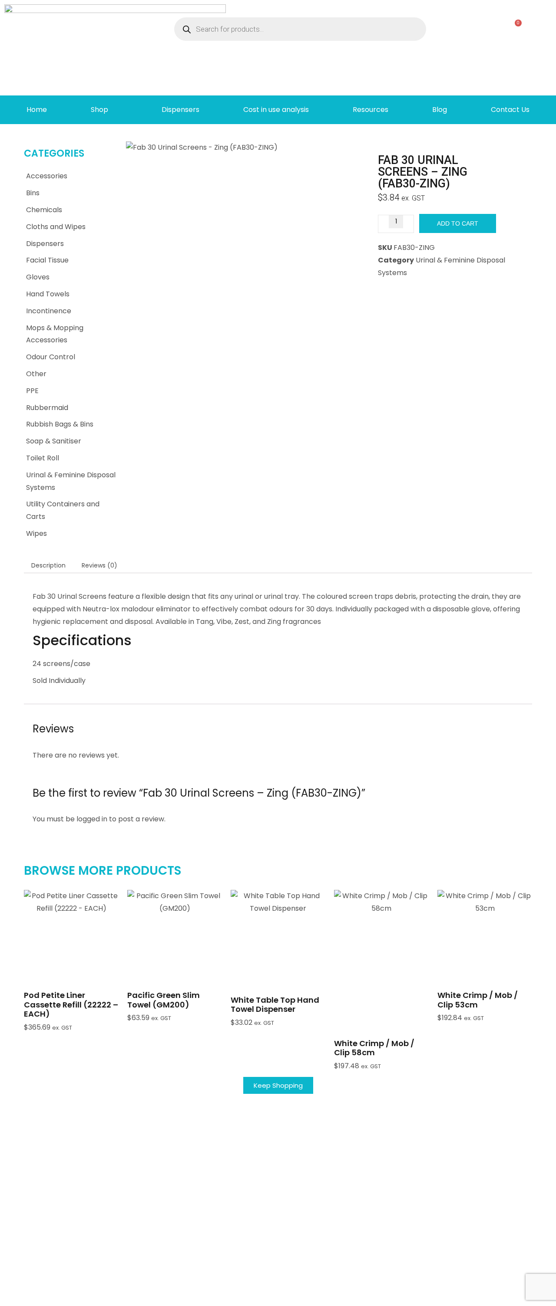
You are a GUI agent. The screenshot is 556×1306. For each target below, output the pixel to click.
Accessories (46, 176)
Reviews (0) (99, 565)
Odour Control (50, 357)
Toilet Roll (42, 458)
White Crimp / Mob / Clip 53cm (477, 1000)
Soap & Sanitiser (53, 441)
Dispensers (180, 110)
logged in (91, 819)
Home (36, 110)
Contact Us (510, 110)
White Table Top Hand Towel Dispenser (275, 1004)
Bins (33, 193)
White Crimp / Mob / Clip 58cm (374, 1048)
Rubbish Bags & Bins (59, 424)
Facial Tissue (47, 260)
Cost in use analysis (276, 110)
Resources (370, 110)
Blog (439, 110)
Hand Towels (48, 294)
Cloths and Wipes (56, 227)
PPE (32, 391)
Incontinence (48, 311)
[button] (71, 957)
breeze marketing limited (70, 1296)
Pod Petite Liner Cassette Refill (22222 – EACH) (71, 1004)
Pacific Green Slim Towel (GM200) (163, 1000)
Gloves (38, 277)
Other (36, 374)
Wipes (36, 533)
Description (48, 565)
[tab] (48, 565)
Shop (99, 110)
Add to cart (457, 223)
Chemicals (44, 210)
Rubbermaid (47, 408)
